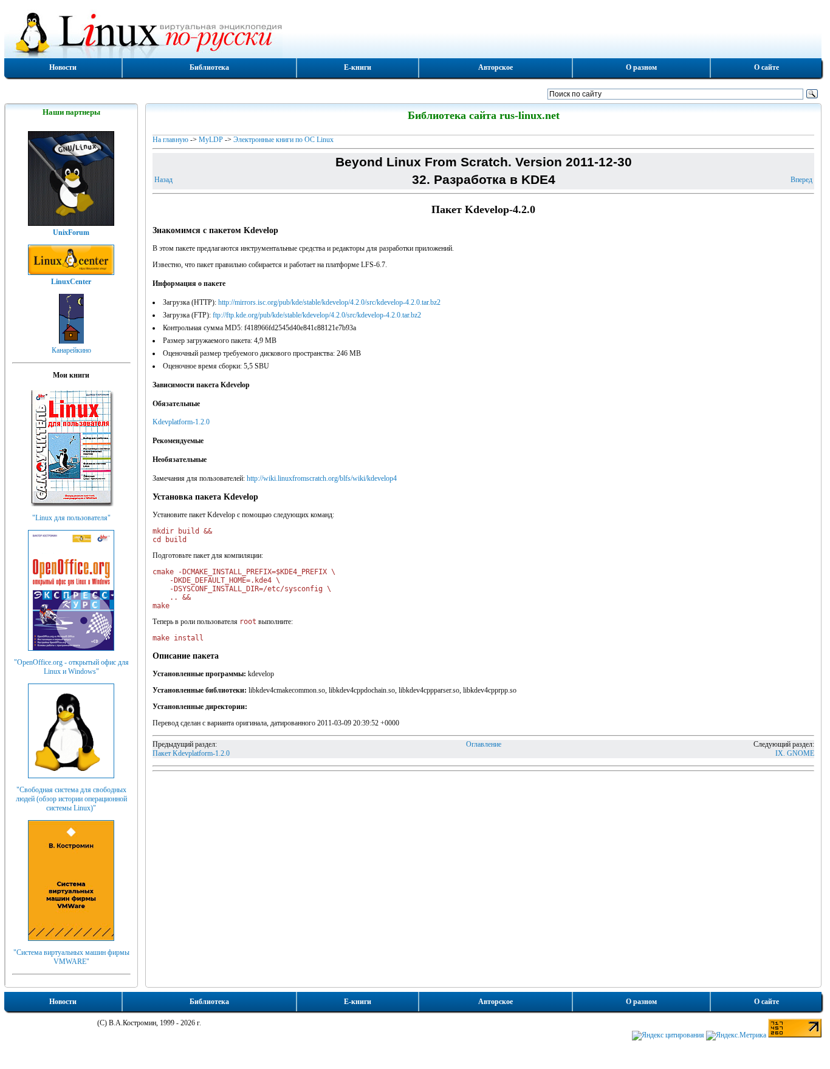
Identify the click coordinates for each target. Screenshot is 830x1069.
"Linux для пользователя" (71, 518)
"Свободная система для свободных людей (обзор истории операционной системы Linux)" (71, 799)
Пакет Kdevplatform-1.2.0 (191, 753)
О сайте (766, 67)
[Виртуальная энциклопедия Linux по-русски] (413, 33)
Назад (163, 179)
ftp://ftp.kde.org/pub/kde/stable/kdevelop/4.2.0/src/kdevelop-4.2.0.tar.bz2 (317, 315)
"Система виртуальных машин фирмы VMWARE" (71, 957)
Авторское (495, 67)
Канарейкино (71, 350)
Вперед (801, 179)
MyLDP (211, 139)
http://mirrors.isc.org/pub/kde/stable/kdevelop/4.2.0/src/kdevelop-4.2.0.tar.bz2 (329, 302)
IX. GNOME (794, 753)
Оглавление (483, 744)
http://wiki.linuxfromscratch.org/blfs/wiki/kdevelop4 (322, 478)
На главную (170, 139)
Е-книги (357, 67)
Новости (63, 67)
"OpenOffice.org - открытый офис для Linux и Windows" (71, 667)
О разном (641, 67)
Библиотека (209, 67)
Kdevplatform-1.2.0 (181, 422)
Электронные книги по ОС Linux (283, 139)
